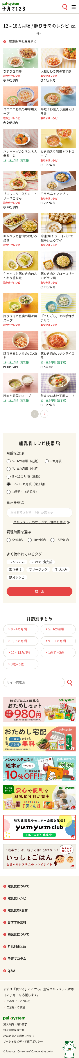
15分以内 (62, 539)
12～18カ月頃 (20, 652)
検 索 (39, 591)
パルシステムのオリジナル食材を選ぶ (39, 522)
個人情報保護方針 (13, 1030)
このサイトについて (18, 1001)
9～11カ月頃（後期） (27, 476)
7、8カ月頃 (19, 640)
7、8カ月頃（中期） (26, 468)
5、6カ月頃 (56, 629)
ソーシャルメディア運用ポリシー (23, 1041)
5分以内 (17, 539)
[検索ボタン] (69, 683)
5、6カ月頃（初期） (26, 461)
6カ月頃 (55, 461)
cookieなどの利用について (19, 1036)
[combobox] (39, 682)
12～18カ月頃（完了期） (29, 484)
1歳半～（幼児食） (25, 491)
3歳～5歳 (17, 664)
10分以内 (39, 539)
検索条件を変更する (23, 41)
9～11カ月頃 (57, 640)
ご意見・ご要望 (16, 1007)
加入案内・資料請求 (15, 1024)
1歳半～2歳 (56, 652)
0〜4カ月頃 (19, 629)
